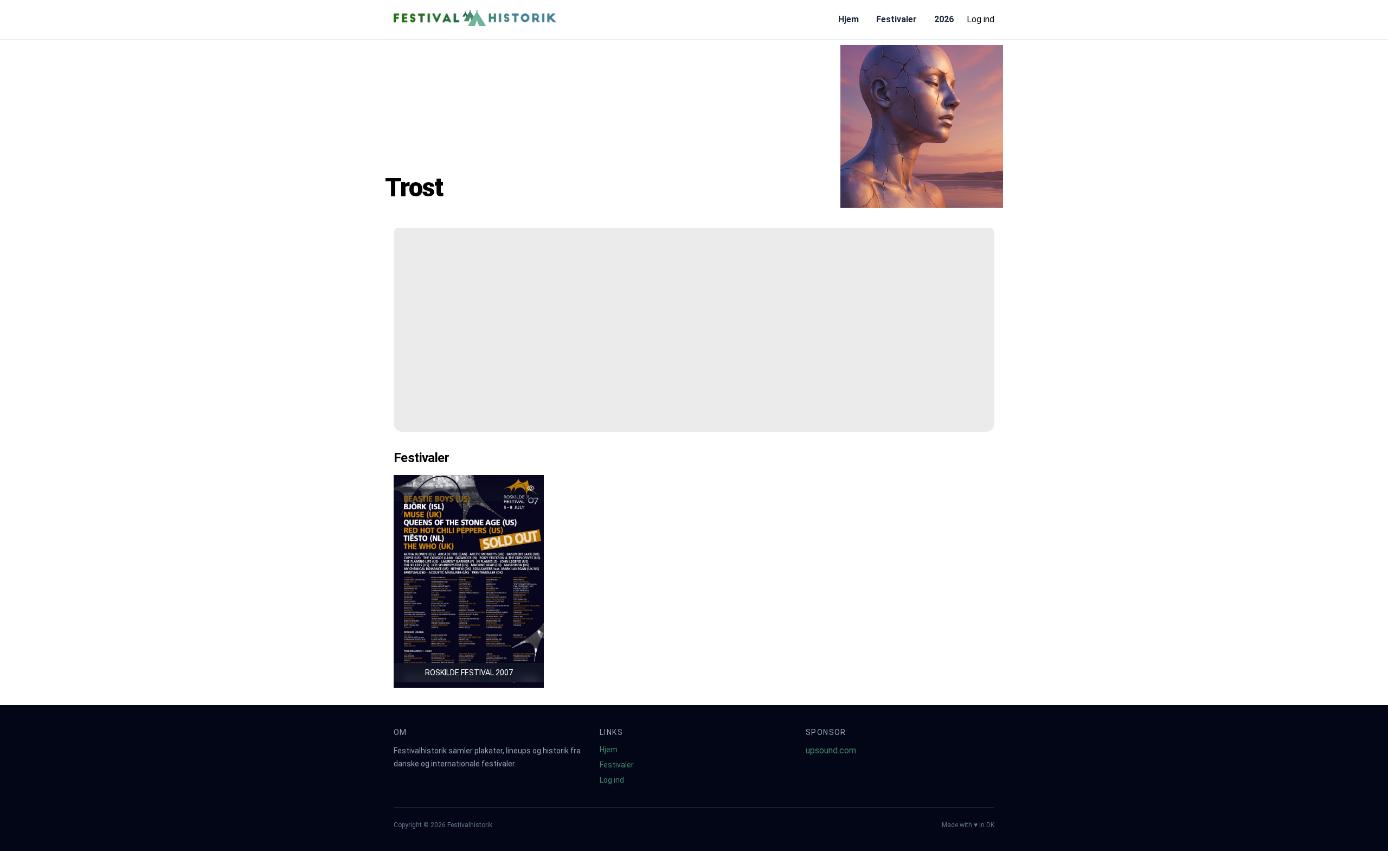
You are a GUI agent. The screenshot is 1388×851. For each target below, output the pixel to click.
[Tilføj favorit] (530, 488)
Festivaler (896, 19)
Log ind (980, 19)
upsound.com (831, 750)
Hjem (848, 19)
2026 (944, 19)
